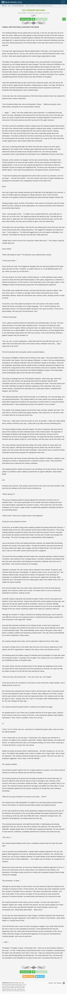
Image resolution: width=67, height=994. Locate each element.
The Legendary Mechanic (33, 10)
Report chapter (29, 976)
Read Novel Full (13, 2)
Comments (40, 976)
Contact (51, 983)
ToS (55, 983)
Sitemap (59, 983)
